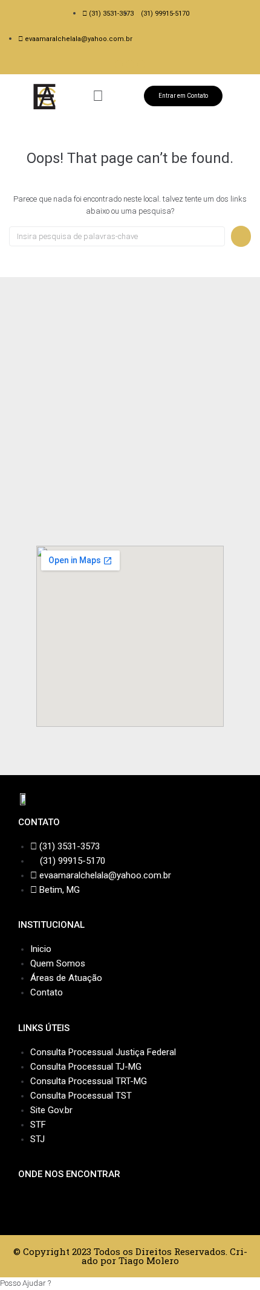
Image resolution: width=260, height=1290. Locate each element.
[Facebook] (119, 64)
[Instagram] (130, 64)
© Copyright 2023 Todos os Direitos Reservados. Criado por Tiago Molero (130, 1255)
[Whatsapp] (141, 64)
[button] (97, 96)
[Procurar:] (117, 236)
